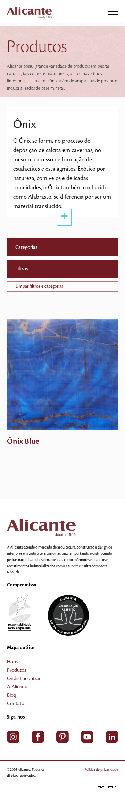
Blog (11, 695)
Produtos (16, 670)
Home (13, 662)
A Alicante (18, 687)
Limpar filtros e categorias (39, 286)
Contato (15, 703)
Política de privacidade (101, 769)
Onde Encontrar (24, 678)
